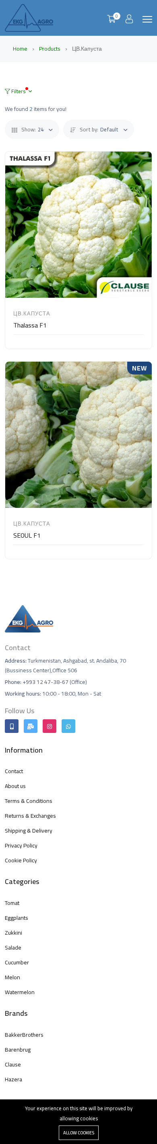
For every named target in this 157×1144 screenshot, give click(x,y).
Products (50, 48)
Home (21, 48)
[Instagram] (49, 726)
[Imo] (68, 726)
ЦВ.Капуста (31, 313)
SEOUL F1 (27, 535)
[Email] (30, 726)
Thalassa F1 (30, 325)
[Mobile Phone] (12, 726)
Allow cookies (78, 1133)
